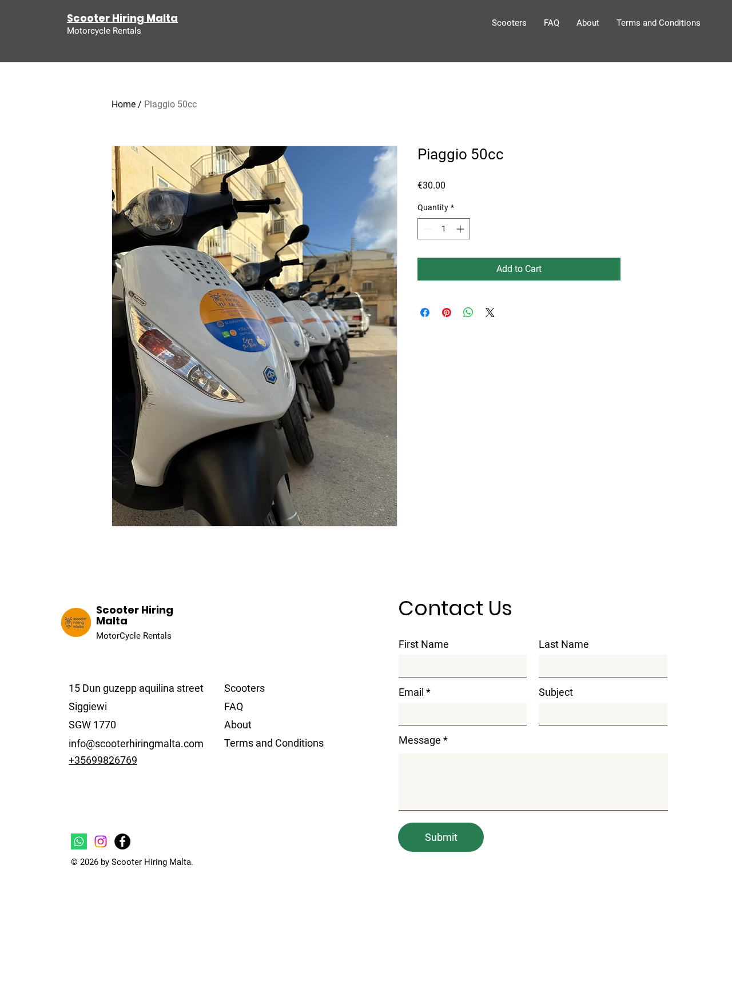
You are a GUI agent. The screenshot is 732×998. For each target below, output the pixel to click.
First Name (424, 644)
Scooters (244, 688)
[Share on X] (490, 312)
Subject (556, 692)
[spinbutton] (443, 229)
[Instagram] (101, 841)
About (238, 725)
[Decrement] (426, 229)
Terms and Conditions (274, 743)
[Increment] (461, 229)
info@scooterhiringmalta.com (136, 743)
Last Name (564, 644)
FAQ (233, 706)
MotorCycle (118, 636)
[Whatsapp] (79, 841)
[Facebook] (122, 841)
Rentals (157, 636)
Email (411, 692)
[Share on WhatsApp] (468, 312)
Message (420, 740)
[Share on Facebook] (425, 312)
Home (124, 104)
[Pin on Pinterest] (446, 312)
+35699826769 (103, 760)
